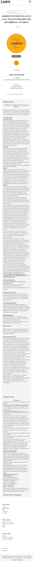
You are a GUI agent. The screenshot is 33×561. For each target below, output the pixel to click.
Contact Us (5, 511)
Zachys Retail (5, 508)
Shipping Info (8, 102)
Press (3, 525)
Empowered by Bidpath (16, 560)
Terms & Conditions (17, 557)
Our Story (4, 507)
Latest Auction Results (8, 523)
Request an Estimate (7, 522)
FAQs (3, 510)
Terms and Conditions (12, 495)
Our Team (4, 513)
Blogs (3, 526)
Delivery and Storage (7, 537)
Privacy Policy (27, 557)
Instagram (4, 548)
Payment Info (8, 397)
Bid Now (4, 536)
